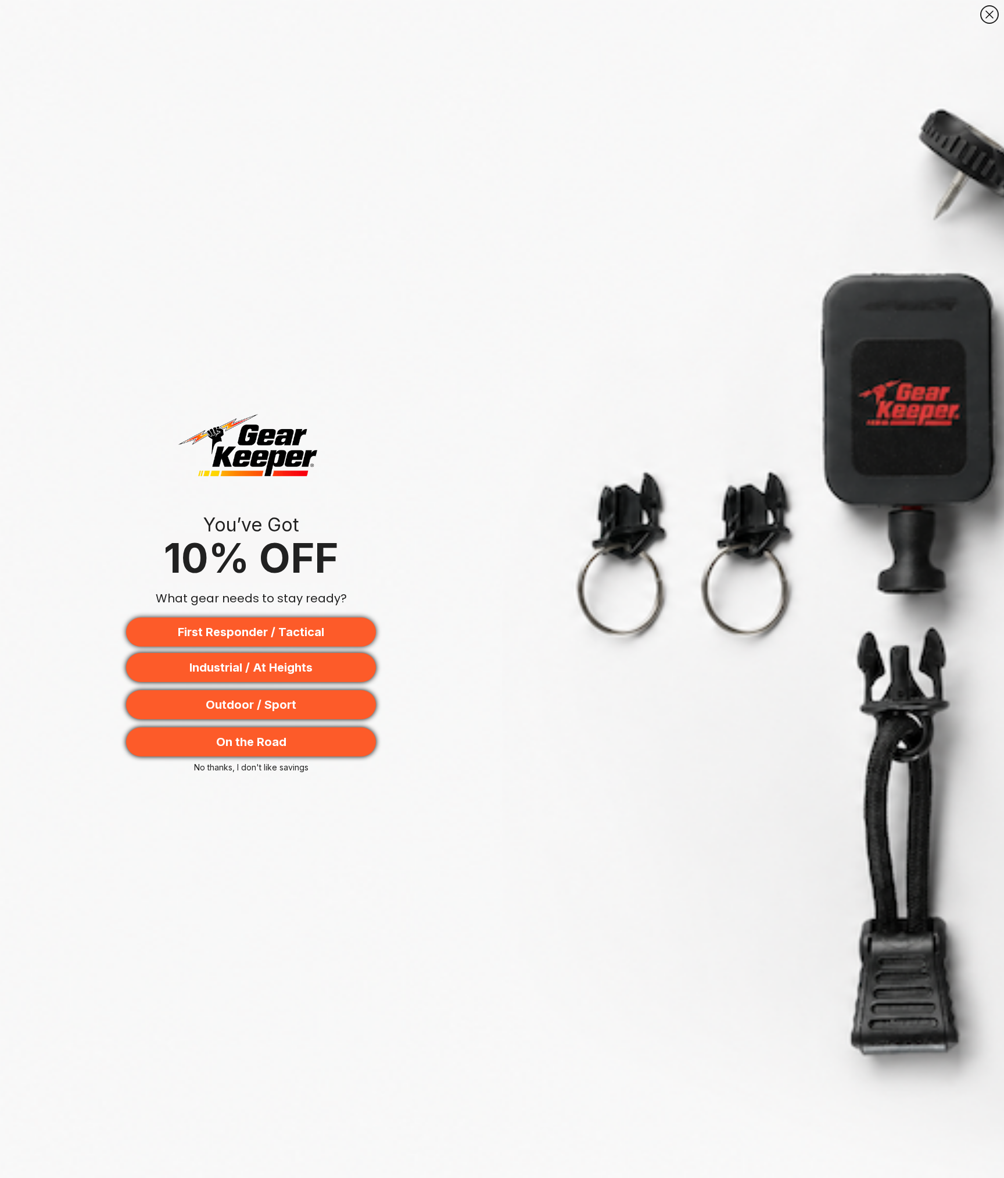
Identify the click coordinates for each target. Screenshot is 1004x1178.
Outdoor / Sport (251, 705)
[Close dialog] (989, 14)
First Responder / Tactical (251, 632)
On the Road (251, 742)
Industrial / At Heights (251, 667)
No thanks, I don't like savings (251, 767)
